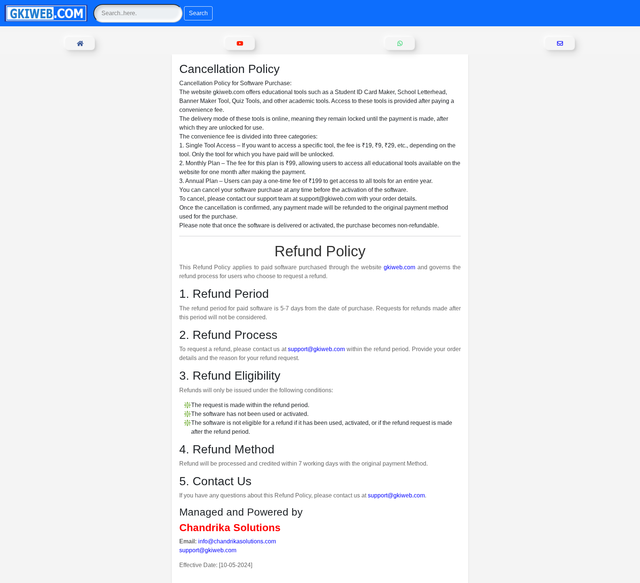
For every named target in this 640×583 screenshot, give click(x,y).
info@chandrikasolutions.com (237, 541)
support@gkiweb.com (316, 349)
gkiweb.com (399, 267)
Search (198, 13)
